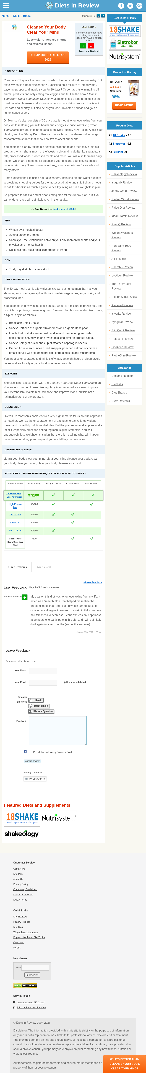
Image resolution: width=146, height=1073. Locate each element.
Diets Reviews (120, 400)
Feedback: (21, 721)
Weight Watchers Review (122, 235)
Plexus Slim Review (124, 296)
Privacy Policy (20, 884)
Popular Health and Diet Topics (29, 937)
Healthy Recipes (21, 922)
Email (18, 967)
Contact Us (19, 868)
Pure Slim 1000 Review (121, 248)
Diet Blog (18, 927)
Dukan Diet (15, 514)
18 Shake (116, 82)
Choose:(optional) (22, 699)
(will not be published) (75, 682)
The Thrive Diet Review (121, 286)
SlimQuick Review (123, 330)
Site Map (18, 874)
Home (5, 15)
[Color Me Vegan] (103, 16)
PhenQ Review (121, 224)
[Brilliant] (124, 56)
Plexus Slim (15, 530)
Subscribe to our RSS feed (30, 1002)
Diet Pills (117, 384)
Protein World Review (125, 199)
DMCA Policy (20, 899)
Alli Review (118, 258)
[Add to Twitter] (130, 6)
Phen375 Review (122, 267)
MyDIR (16, 947)
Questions (18, 942)
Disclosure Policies (23, 894)
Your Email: (21, 682)
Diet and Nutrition (122, 375)
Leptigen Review (122, 275)
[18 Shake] (124, 31)
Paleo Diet (15, 522)
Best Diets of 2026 (64, 209)
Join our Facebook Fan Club (31, 1007)
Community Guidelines (25, 889)
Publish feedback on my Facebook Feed (52, 752)
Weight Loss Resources (25, 932)
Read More (124, 105)
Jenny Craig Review (124, 190)
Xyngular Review (122, 322)
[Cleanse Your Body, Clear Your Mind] (13, 27)
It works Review (121, 313)
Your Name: (21, 670)
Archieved (44, 567)
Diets (16, 15)
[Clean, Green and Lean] (98, 16)
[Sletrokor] (124, 44)
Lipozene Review (122, 347)
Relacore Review (122, 338)
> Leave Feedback (93, 582)
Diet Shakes (119, 392)
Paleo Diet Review (123, 207)
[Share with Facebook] (121, 6)
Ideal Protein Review (124, 216)
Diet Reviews (20, 916)
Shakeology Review (124, 174)
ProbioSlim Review (123, 355)
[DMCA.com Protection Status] (25, 987)
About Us (18, 879)
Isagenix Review (121, 182)
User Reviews (17, 567)
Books (27, 15)
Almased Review (122, 305)
